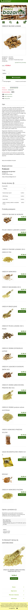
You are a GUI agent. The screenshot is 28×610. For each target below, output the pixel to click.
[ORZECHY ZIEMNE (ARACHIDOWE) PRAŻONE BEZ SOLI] (8, 395)
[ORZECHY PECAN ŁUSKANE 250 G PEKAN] (8, 336)
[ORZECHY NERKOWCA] (8, 277)
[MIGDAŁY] (8, 479)
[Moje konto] (17, 22)
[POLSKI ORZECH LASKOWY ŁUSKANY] (8, 237)
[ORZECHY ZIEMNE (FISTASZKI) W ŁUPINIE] (8, 356)
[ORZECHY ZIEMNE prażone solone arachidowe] (8, 417)
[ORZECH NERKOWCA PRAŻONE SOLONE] (8, 440)
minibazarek (11, 89)
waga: (3, 70)
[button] (3, 22)
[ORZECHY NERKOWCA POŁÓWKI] (8, 497)
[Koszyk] (24, 22)
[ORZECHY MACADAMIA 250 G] (8, 294)
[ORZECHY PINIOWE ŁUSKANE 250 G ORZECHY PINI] (8, 259)
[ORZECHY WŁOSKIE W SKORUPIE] (8, 220)
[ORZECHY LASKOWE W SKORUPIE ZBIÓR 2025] (8, 375)
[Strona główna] (14, 11)
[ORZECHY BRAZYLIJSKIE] (8, 314)
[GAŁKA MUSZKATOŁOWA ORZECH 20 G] (8, 462)
